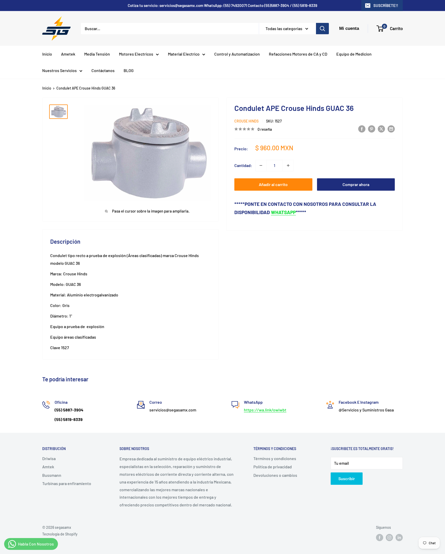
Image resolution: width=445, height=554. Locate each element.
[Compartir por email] (391, 129)
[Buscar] (322, 28)
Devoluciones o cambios (275, 475)
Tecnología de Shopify (60, 534)
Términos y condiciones (274, 458)
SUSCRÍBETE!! (385, 5)
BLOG (129, 70)
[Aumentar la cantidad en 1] (288, 165)
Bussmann (51, 475)
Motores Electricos (136, 53)
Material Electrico (184, 53)
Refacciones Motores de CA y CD (298, 53)
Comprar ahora (356, 184)
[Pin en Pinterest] (371, 129)
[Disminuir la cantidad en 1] (260, 165)
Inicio (47, 53)
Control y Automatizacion (237, 53)
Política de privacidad (272, 466)
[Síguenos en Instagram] (389, 537)
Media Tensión (97, 53)
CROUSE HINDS (246, 121)
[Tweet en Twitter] (381, 129)
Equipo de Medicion (354, 53)
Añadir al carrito (273, 184)
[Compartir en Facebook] (361, 129)
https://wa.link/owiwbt (265, 409)
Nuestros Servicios (59, 70)
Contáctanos (103, 70)
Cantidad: (243, 165)
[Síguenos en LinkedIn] (399, 537)
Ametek (68, 53)
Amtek (48, 466)
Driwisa (49, 458)
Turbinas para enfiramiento (66, 483)
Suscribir (346, 478)
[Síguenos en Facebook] (379, 537)
